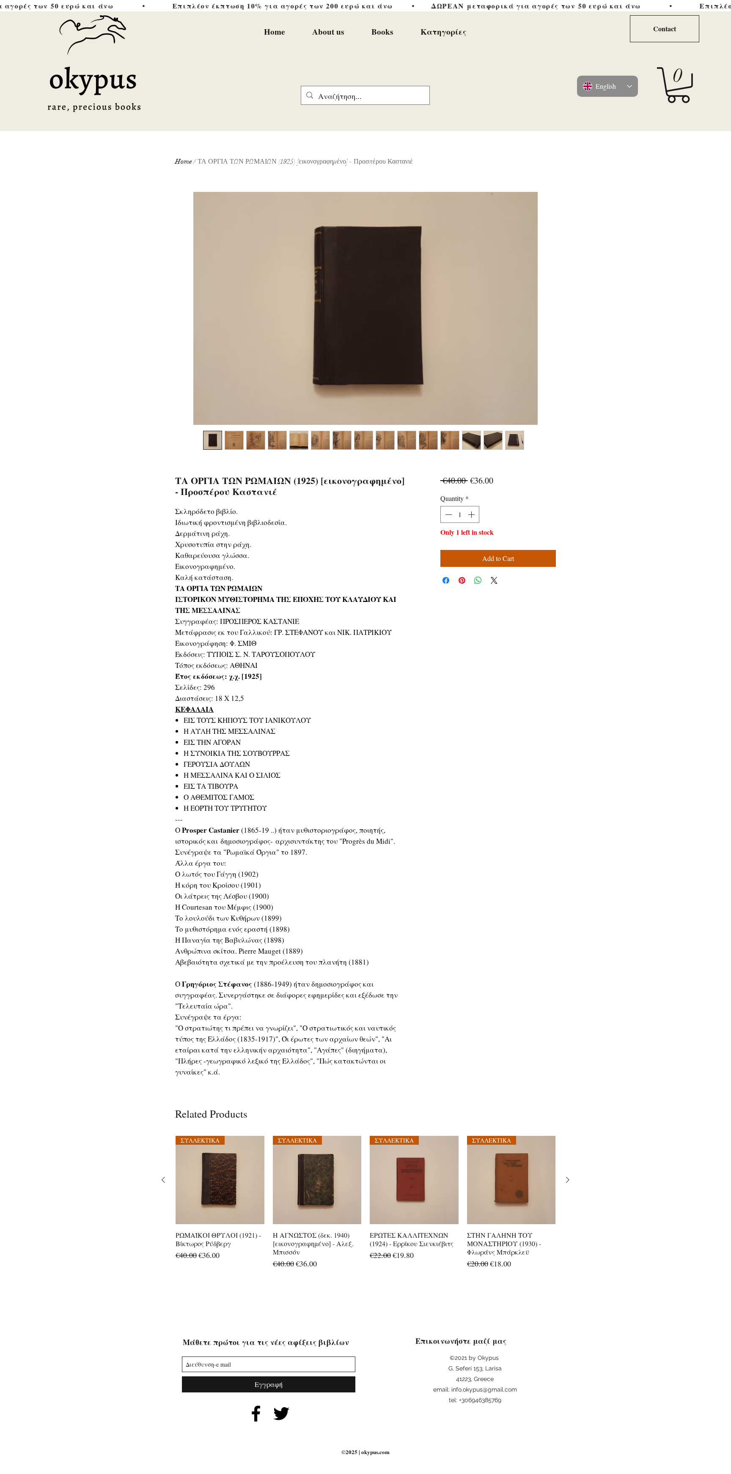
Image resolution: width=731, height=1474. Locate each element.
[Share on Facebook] (446, 580)
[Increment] (472, 514)
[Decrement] (447, 514)
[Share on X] (494, 580)
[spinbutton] (459, 514)
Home (183, 161)
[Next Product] (568, 1180)
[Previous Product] (163, 1180)
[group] (365, 1207)
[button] (678, 85)
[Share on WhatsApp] (478, 580)
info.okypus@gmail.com (484, 1389)
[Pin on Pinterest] (462, 580)
